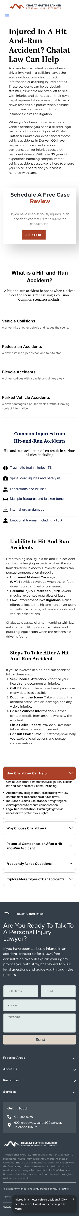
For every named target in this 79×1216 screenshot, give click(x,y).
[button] (7, 16)
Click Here (33, 235)
